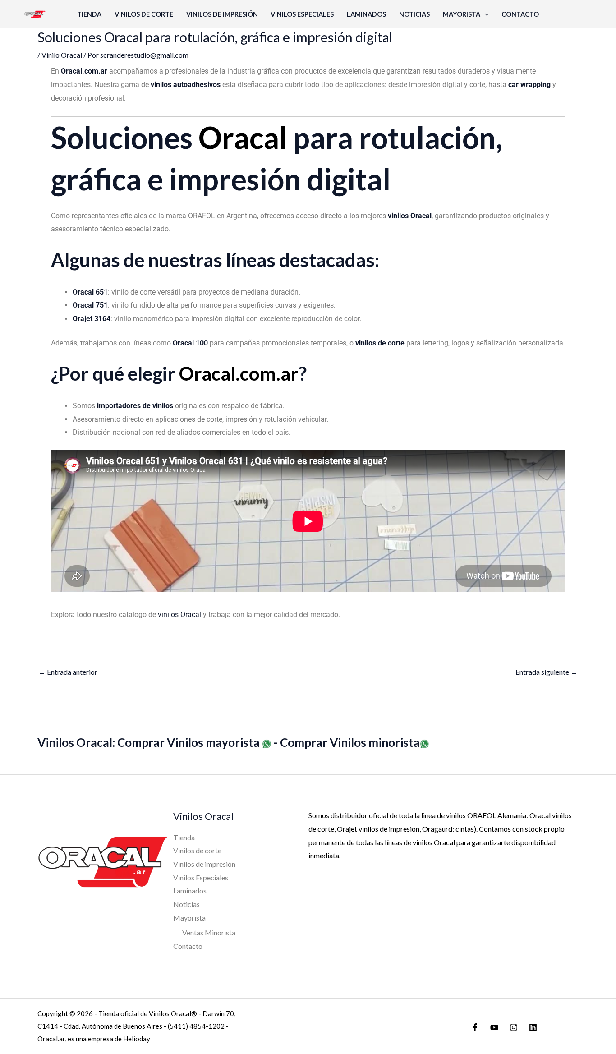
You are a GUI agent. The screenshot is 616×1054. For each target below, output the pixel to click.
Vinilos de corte (144, 14)
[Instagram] (514, 1027)
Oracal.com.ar (239, 373)
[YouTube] (494, 1027)
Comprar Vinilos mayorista (189, 742)
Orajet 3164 (91, 318)
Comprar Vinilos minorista (350, 742)
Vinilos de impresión (222, 14)
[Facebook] (475, 1027)
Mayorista (461, 14)
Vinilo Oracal (61, 55)
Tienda (89, 14)
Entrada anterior (67, 671)
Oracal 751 (90, 305)
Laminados (366, 14)
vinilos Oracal (179, 614)
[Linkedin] (533, 1027)
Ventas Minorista (208, 932)
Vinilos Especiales (302, 14)
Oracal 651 (90, 292)
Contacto (520, 14)
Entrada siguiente (546, 671)
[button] (484, 14)
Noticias (414, 14)
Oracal (242, 137)
